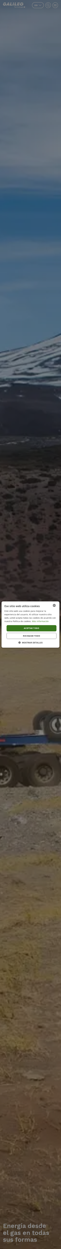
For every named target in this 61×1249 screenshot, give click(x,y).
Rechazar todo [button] (31, 636)
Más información (40, 621)
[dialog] (30, 624)
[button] (30, 642)
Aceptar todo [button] (31, 628)
